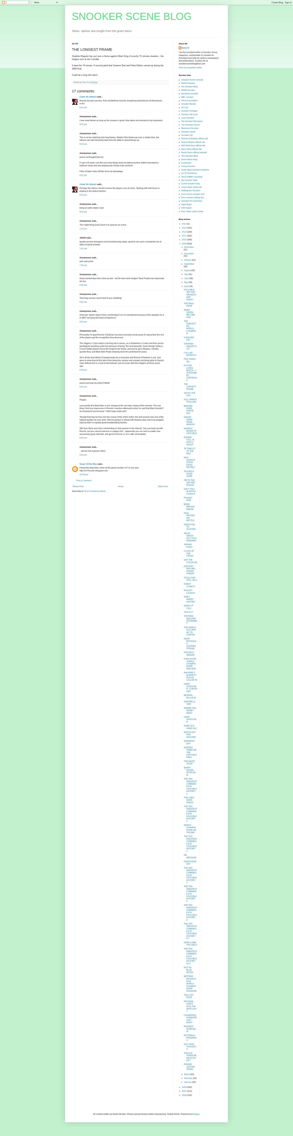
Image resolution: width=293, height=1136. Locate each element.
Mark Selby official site (191, 149)
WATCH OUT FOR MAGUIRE (190, 734)
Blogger (195, 1114)
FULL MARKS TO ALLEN (190, 400)
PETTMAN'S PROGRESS (190, 1038)
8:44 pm (83, 144)
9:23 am (83, 387)
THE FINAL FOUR (189, 304)
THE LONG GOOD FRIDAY (189, 800)
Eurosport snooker (189, 93)
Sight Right (186, 204)
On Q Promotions (189, 173)
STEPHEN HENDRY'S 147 (190, 346)
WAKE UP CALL (188, 607)
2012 (184, 232)
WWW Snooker (188, 90)
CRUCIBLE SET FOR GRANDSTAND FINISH (190, 295)
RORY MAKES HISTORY (189, 599)
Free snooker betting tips (192, 197)
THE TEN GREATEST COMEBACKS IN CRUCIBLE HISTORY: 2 (190, 813)
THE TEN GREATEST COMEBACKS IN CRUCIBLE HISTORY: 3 (190, 843)
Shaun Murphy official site (193, 142)
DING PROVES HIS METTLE (189, 517)
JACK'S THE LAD (189, 394)
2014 (184, 224)
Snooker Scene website (192, 80)
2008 (184, 1087)
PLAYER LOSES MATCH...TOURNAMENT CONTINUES (190, 372)
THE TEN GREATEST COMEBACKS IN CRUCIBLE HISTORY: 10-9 (190, 956)
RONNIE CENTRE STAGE (189, 1066)
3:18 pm (83, 455)
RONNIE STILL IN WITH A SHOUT (189, 441)
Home (121, 486)
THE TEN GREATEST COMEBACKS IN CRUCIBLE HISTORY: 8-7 (190, 931)
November (189, 253)
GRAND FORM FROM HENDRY (189, 421)
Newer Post (78, 486)
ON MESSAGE (190, 856)
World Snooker (188, 83)
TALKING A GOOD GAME (189, 473)
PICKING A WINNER (189, 653)
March (187, 1074)
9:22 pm (83, 175)
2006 (184, 1095)
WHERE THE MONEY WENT (190, 710)
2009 (184, 244)
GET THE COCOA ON (190, 561)
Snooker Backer (188, 104)
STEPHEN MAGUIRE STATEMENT (190, 620)
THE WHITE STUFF (189, 762)
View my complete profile (190, 67)
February (188, 1078)
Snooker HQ (187, 135)
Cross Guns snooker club (192, 194)
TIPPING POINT (188, 545)
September (189, 264)
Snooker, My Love (189, 114)
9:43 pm (83, 195)
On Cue (184, 107)
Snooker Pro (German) (191, 201)
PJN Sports (186, 208)
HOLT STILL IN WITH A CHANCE (190, 491)
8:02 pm (83, 124)
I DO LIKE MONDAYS (190, 354)
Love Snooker (187, 118)
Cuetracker (186, 163)
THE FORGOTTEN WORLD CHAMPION (190, 327)
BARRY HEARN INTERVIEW (190, 771)
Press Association (189, 100)
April (186, 286)
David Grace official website (194, 152)
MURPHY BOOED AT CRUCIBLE (190, 431)
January (188, 1082)
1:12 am (83, 229)
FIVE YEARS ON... (190, 360)
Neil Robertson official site (193, 145)
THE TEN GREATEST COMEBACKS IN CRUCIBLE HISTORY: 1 (190, 786)
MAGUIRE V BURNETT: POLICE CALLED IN (190, 676)
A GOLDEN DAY (189, 338)
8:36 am (83, 285)
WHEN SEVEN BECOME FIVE (189, 313)
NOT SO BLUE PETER (188, 970)
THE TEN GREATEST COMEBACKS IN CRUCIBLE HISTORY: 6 (190, 912)
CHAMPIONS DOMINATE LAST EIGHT (190, 1019)
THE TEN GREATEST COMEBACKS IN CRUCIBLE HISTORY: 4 (190, 875)
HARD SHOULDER (190, 719)
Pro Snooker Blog (189, 86)
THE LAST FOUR (188, 996)
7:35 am (83, 265)
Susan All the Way (88, 464)
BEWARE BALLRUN (190, 696)
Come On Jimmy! (88, 97)
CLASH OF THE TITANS (189, 553)
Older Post (163, 486)
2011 (184, 236)
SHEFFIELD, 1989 (190, 702)
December (189, 247)
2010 (184, 239)
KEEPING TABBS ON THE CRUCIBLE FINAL (190, 752)
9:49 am (83, 438)
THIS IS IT (188, 612)
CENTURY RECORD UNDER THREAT (189, 570)
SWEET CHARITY (189, 585)
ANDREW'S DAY (189, 742)
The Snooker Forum (190, 125)
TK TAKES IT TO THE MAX (190, 451)
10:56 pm (84, 474)
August (187, 270)
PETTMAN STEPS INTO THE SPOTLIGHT (190, 1006)
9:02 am (83, 302)
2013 (184, 228)
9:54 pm (83, 212)
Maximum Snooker (190, 128)
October (188, 260)
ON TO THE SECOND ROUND (189, 482)
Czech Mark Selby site (191, 187)
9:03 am (83, 322)
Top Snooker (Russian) (191, 121)
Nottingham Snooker (190, 190)
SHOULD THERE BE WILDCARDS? (190, 1057)
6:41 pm (83, 107)
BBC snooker (187, 97)
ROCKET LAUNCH (189, 591)
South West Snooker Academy (195, 170)
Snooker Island (188, 132)
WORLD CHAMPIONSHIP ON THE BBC (190, 829)
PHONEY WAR (188, 499)
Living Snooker (188, 166)
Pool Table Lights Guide (192, 211)
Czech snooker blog (190, 183)
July (186, 274)
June (186, 278)
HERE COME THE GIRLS (190, 943)
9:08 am (83, 370)
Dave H (185, 48)
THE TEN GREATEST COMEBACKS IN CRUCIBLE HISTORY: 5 (190, 893)
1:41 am (83, 248)
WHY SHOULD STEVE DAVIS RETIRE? (189, 462)
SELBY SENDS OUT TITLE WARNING (190, 537)
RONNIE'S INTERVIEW (190, 1029)
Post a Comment (83, 480)
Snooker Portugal (189, 111)
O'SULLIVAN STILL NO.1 (190, 578)
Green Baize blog (189, 159)
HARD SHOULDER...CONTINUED (190, 688)
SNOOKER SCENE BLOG (132, 16)
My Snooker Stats (189, 180)
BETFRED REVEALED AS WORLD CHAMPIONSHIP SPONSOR (190, 983)
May (186, 282)
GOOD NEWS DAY (190, 862)
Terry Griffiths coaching (191, 177)
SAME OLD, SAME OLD (190, 727)
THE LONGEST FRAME (190, 386)
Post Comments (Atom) (95, 491)
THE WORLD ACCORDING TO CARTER (190, 631)
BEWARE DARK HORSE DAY (189, 409)
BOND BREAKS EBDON (189, 506)
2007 (184, 1091)
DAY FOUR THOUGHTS (190, 1046)
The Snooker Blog (189, 156)
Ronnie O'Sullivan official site (194, 138)
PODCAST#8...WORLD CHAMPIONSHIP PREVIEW (190, 664)
